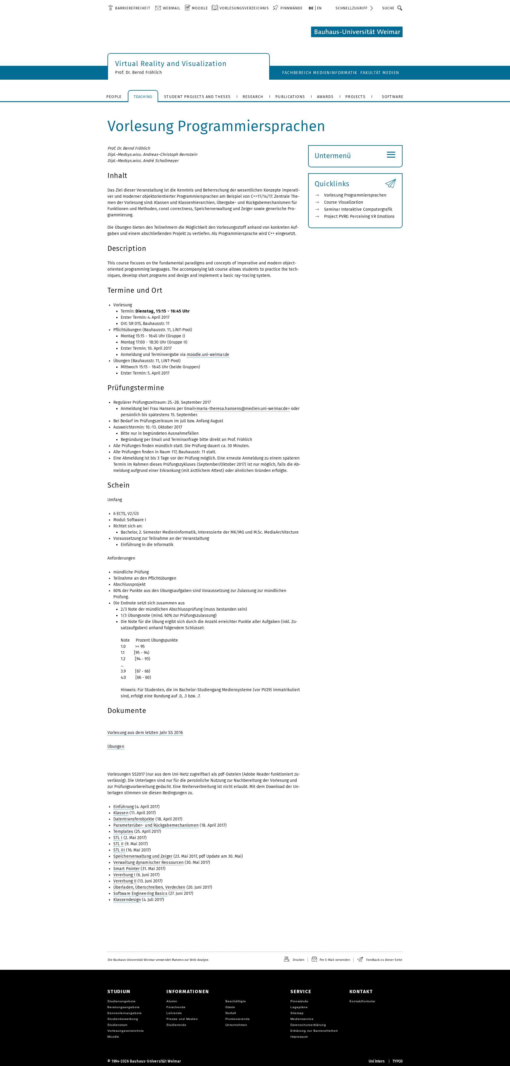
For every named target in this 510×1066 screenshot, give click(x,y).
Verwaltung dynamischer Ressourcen (148, 862)
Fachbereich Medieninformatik (319, 72)
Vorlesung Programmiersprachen (355, 195)
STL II (118, 843)
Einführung (123, 806)
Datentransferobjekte (133, 819)
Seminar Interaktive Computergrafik (358, 209)
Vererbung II (124, 881)
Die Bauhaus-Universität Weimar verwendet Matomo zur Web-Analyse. (158, 960)
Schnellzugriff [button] (351, 8)
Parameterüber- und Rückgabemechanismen (156, 825)
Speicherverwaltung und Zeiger (142, 856)
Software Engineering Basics (140, 893)
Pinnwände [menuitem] (291, 8)
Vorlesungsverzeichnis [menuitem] (244, 8)
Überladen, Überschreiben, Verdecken (149, 887)
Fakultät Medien (380, 72)
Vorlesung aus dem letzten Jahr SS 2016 (145, 732)
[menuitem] (129, 8)
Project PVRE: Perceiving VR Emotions (359, 216)
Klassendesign (127, 899)
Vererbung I (124, 874)
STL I (117, 837)
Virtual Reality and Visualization (171, 64)
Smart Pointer (126, 868)
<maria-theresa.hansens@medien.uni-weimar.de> (242, 408)
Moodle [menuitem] (200, 8)
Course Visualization (343, 202)
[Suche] (400, 8)
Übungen (115, 746)
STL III (119, 850)
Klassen (120, 812)
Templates (123, 831)
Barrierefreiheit (132, 8)
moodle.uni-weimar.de (208, 354)
